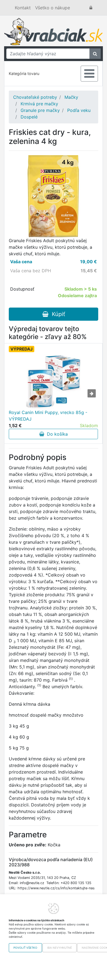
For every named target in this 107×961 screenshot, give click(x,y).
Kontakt (23, 7)
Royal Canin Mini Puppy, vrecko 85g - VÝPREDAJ (48, 416)
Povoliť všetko (25, 947)
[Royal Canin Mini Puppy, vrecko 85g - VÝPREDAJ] (53, 381)
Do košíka (56, 434)
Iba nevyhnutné (59, 947)
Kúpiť (57, 314)
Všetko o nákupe (52, 7)
